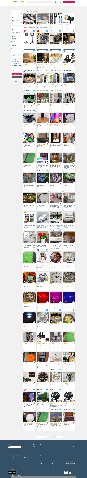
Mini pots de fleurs (41, 245)
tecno (53, 452)
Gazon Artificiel (27, 165)
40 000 (26, 44)
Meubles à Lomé (69, 459)
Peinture (39, 105)
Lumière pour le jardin (29, 205)
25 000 (39, 24)
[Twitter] (67, 473)
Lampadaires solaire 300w (55, 345)
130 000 (39, 64)
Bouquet (52, 185)
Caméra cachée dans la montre (68, 405)
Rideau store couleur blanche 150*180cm (68, 226)
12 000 (52, 24)
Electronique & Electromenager (27, 4)
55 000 (65, 24)
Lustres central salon (55, 65)
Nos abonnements (27, 459)
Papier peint (53, 105)
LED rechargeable (28, 285)
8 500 (26, 343)
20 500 (65, 224)
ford (41, 459)
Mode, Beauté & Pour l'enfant (40, 4)
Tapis (25, 125)
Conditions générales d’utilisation (31, 446)
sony (53, 463)
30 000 (39, 84)
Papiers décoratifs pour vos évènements (69, 206)
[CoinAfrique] (18, 2)
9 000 (39, 164)
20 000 (26, 124)
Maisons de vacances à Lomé (72, 450)
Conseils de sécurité (28, 455)
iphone (53, 446)
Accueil (13, 8)
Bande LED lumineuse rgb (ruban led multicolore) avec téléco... (56, 226)
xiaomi (53, 461)
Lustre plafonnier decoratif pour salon (29, 86)
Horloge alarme (40, 285)
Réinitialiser (16, 77)
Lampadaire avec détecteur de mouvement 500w (43, 365)
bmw (41, 463)
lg (52, 459)
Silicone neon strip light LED (42, 305)
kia (40, 461)
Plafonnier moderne (68, 265)
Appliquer (17, 74)
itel (52, 450)
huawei (53, 455)
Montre (65, 285)
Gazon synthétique (41, 404)
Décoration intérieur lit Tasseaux (68, 246)
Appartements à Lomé (70, 463)
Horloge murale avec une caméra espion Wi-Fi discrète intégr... (56, 405)
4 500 (26, 283)
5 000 (26, 64)
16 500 (26, 243)
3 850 (26, 164)
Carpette (39, 125)
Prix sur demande (28, 24)
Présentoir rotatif (54, 364)
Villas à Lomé (68, 448)
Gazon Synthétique (28, 265)
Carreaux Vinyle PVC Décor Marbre (56, 46)
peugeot (42, 448)
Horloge (39, 384)
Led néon (65, 85)
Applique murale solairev (69, 46)
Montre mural (53, 285)
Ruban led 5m (27, 145)
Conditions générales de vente (30, 448)
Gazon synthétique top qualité (68, 345)
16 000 (39, 104)
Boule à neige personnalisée (42, 265)
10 (54, 436)
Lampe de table (40, 205)
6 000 (65, 164)
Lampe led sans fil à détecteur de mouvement (42, 226)
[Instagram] (70, 473)
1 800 (39, 124)
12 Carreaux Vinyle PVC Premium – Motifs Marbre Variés (42, 46)
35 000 (39, 204)
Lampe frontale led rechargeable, (42, 345)
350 (65, 204)
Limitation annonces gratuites (30, 463)
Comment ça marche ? (12, 459)
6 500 (52, 283)
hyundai (41, 455)
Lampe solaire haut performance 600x (56, 86)
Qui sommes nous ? (12, 453)
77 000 (65, 263)
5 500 (39, 224)
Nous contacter (11, 461)
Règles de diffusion (28, 452)
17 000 (26, 104)
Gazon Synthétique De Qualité (42, 425)
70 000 (52, 64)
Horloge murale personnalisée (56, 265)
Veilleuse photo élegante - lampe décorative (56, 166)
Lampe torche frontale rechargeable (69, 66)
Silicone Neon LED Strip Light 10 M (68, 305)
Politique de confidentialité (29, 450)
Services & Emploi (50, 4)
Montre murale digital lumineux (29, 106)
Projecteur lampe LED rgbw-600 (29, 46)
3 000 (65, 84)
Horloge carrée (27, 384)
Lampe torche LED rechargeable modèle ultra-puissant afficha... (56, 27)
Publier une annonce (70, 2)
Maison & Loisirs (59, 4)
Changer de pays (12, 444)
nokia (53, 465)
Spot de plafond (28, 424)
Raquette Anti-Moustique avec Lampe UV (29, 405)
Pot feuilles (66, 384)
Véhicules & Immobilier (15, 4)
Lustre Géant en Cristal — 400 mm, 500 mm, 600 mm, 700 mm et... (42, 66)
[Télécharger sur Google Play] (12, 472)
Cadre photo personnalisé (56, 146)
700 (25, 224)
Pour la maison (18, 8)
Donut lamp (26, 364)
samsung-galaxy (55, 448)
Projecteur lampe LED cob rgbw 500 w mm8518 (69, 26)
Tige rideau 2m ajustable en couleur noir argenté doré (56, 246)
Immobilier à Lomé (70, 446)
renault (41, 450)
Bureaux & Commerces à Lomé (72, 452)
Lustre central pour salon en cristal (69, 325)
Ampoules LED (40, 145)
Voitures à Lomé (69, 457)
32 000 (52, 343)
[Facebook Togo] (65, 473)
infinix (53, 457)
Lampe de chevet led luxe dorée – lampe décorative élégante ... (69, 166)
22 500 (52, 303)
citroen (41, 457)
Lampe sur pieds (54, 125)
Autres (68, 4)
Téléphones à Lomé (70, 461)
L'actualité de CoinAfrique (13, 455)
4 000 (52, 104)
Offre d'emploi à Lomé (70, 455)
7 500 (65, 423)
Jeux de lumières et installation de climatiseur (55, 425)
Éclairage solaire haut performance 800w (42, 86)
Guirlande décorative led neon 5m (42, 166)
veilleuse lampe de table (29, 185)
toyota (41, 446)
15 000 (39, 263)
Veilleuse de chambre (29, 65)
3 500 (39, 283)
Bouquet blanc (40, 185)
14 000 (52, 224)
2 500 (65, 144)
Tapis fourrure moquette (29, 246)
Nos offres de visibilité (28, 461)
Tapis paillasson (67, 424)
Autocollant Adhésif (28, 344)
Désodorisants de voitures (29, 226)
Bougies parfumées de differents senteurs (55, 206)
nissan (41, 452)
